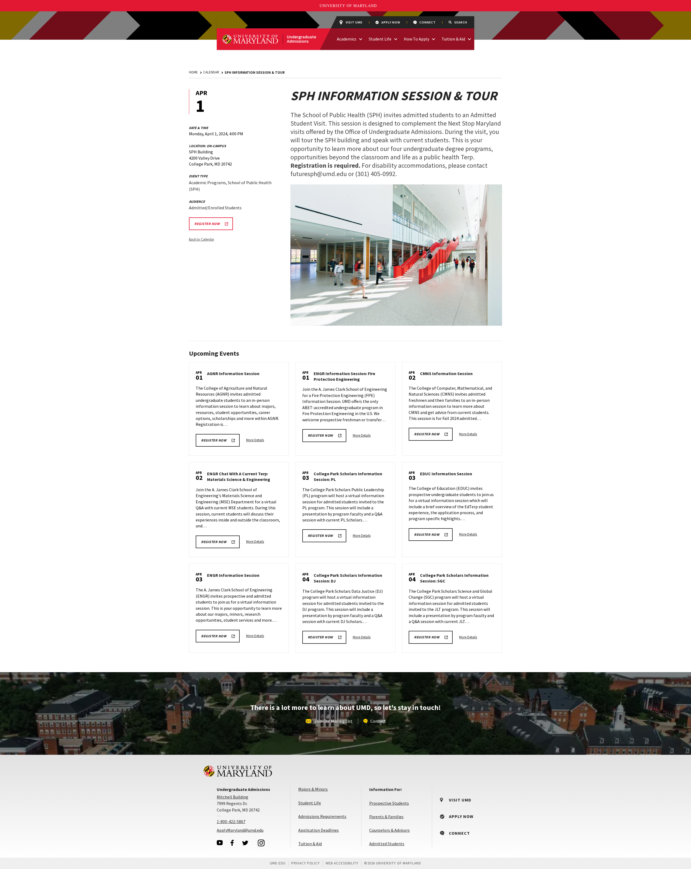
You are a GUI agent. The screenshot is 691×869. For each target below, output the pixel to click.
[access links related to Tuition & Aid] (469, 38)
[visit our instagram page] (261, 843)
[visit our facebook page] (232, 843)
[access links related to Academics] (361, 38)
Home (193, 72)
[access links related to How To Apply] (433, 38)
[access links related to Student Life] (396, 38)
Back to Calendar (201, 239)
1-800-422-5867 (231, 821)
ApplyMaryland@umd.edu (240, 830)
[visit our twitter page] (245, 843)
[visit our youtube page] (220, 842)
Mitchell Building (232, 797)
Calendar (211, 72)
